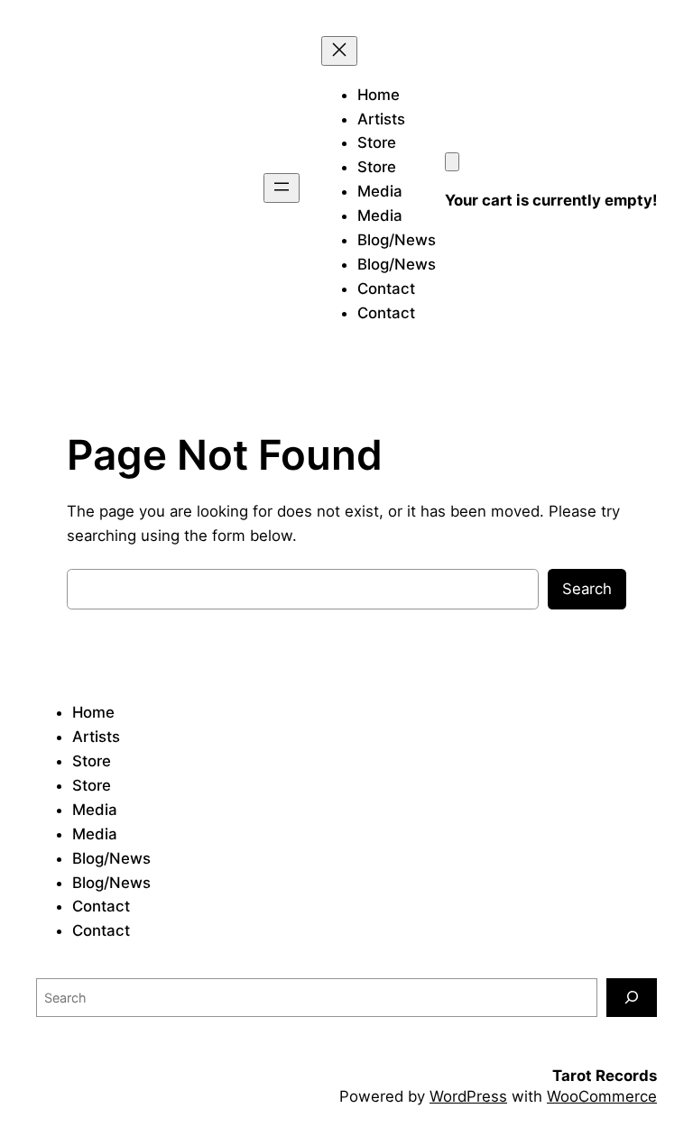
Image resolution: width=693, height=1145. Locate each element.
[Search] (631, 997)
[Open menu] (281, 188)
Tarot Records (604, 1076)
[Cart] (452, 161)
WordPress (468, 1096)
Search (587, 589)
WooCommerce (602, 1096)
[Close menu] (339, 51)
